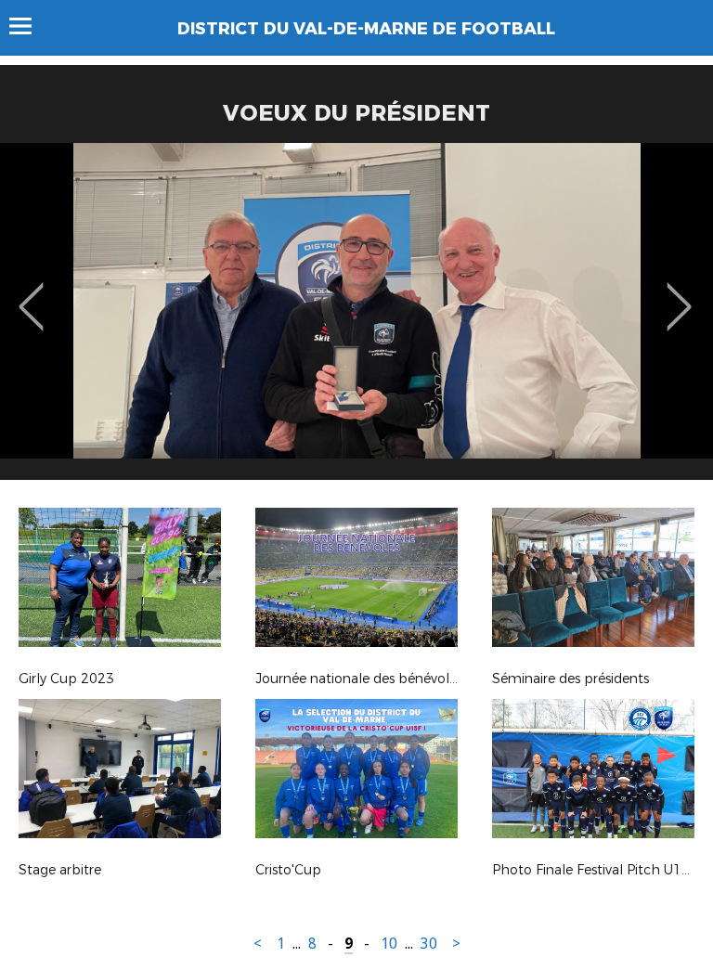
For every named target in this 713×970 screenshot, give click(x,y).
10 (389, 943)
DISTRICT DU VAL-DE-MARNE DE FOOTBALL (366, 29)
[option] (356, 318)
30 (429, 943)
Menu (29, 26)
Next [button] (679, 293)
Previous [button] (31, 293)
